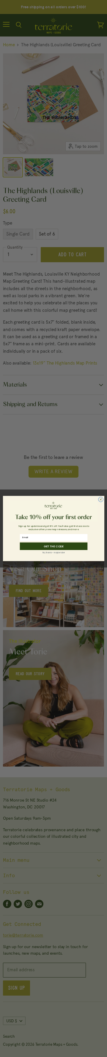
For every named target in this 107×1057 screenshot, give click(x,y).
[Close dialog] (100, 499)
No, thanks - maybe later (53, 552)
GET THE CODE (53, 546)
